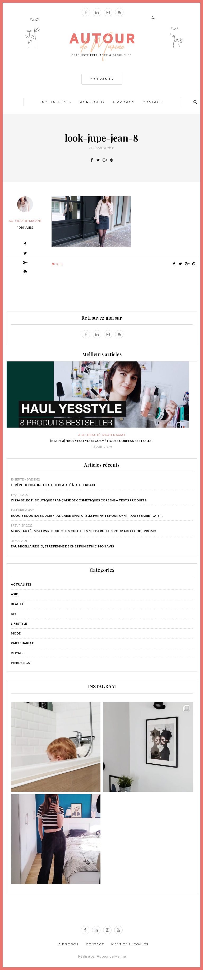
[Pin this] (111, 160)
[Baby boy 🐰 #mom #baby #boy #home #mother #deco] (55, 747)
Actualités (54, 102)
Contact (152, 102)
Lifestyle (19, 623)
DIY (13, 614)
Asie (81, 435)
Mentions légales (129, 944)
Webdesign (20, 663)
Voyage (17, 653)
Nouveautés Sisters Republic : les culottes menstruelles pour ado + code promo (83, 531)
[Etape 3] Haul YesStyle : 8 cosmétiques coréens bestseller (102, 441)
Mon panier (102, 79)
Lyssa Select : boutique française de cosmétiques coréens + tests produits (78, 500)
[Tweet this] (98, 160)
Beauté (93, 435)
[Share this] (91, 160)
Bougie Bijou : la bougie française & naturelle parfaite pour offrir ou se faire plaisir (87, 516)
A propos (123, 102)
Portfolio (92, 102)
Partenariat (113, 435)
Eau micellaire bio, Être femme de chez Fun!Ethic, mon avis (62, 546)
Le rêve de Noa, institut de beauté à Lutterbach (53, 485)
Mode (16, 633)
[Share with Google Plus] (105, 160)
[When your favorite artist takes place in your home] (148, 747)
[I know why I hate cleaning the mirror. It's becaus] (55, 839)
